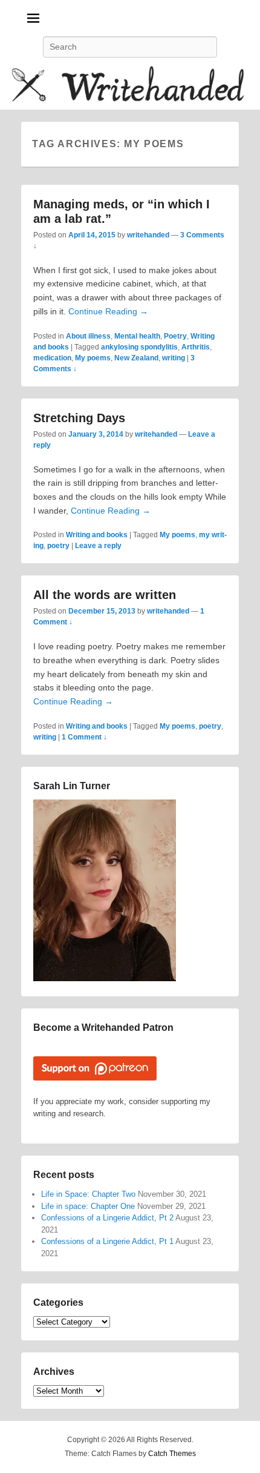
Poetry (175, 336)
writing (173, 358)
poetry (58, 545)
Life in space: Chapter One (88, 1206)
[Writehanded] (130, 87)
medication (52, 358)
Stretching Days (79, 418)
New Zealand (136, 358)
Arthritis (195, 347)
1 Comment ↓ (84, 737)
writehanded (148, 235)
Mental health (137, 336)
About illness (88, 336)
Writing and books (97, 535)
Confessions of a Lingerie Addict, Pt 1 (107, 1241)
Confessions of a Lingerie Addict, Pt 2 (107, 1217)
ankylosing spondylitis (139, 347)
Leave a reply (98, 545)
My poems (93, 358)
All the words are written (104, 594)
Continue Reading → (108, 311)
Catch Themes (172, 1453)
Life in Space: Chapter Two (88, 1194)
